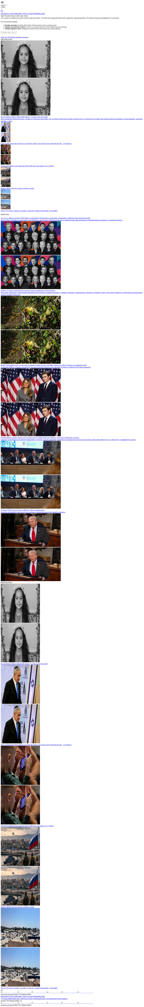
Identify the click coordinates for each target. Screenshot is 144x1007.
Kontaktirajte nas (16, 999)
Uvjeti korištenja (34, 999)
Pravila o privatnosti (47, 999)
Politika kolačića (61, 999)
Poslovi (25, 999)
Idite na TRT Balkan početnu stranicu (15, 37)
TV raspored (5, 999)
